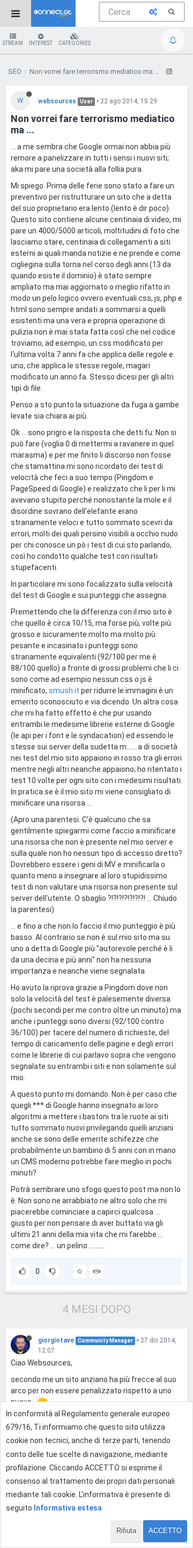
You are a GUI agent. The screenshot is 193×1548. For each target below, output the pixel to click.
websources (57, 101)
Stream (13, 43)
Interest (41, 43)
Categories (74, 43)
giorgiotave (56, 1340)
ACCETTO (165, 1531)
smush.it (64, 690)
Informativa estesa (68, 1508)
